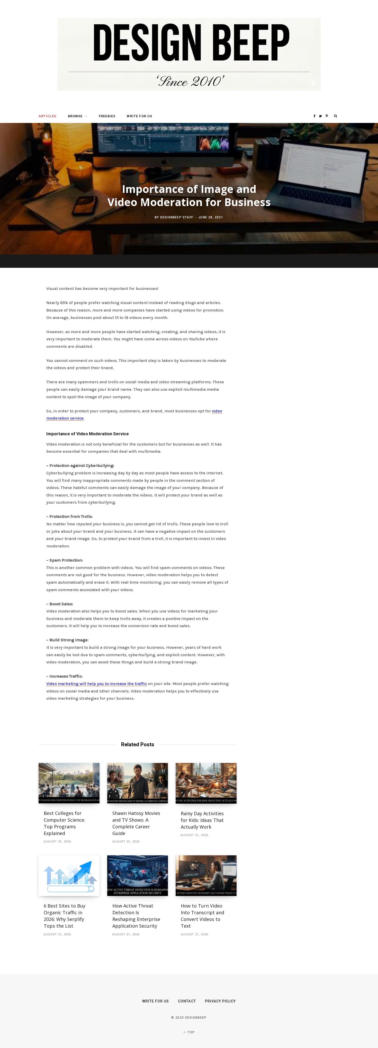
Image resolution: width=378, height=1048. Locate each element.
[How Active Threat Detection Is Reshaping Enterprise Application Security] (137, 875)
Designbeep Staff (176, 217)
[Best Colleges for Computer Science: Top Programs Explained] (69, 783)
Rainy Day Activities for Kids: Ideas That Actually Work (202, 820)
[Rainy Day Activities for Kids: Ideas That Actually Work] (206, 783)
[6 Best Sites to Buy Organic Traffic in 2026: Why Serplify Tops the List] (69, 875)
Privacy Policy (220, 1001)
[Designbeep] (189, 55)
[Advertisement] (290, 364)
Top (190, 1032)
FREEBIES (107, 116)
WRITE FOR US (139, 116)
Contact (187, 1001)
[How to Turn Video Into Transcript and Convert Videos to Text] (206, 875)
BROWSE (75, 116)
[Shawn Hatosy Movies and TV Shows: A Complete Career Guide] (137, 783)
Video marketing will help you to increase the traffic (96, 683)
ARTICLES (47, 116)
